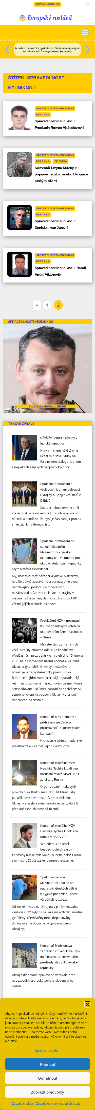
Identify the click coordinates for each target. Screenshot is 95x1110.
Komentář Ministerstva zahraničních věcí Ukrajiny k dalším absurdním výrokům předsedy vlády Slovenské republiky (60, 957)
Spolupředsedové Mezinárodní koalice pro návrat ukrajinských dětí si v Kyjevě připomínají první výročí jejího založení (58, 888)
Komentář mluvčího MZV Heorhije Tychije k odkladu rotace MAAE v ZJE (59, 831)
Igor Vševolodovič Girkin (47, 406)
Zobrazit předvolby (47, 1092)
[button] (87, 1003)
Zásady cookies (23, 1103)
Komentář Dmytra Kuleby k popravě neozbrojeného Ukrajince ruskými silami (61, 174)
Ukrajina (42, 114)
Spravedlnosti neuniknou (55, 108)
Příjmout (47, 1064)
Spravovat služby (46, 1050)
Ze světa (60, 161)
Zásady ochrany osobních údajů (58, 1103)
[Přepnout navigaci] (85, 32)
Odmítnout (47, 1078)
